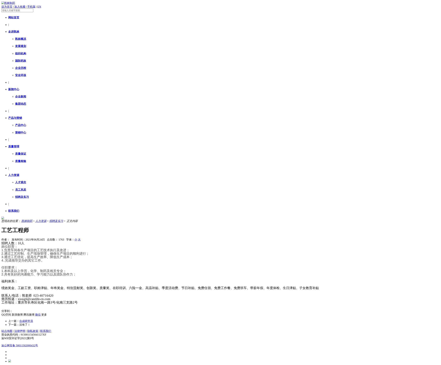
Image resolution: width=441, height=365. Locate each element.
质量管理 (13, 146)
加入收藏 (19, 6)
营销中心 (20, 132)
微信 (38, 314)
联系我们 (13, 210)
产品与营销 (15, 117)
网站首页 (13, 17)
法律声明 (19, 331)
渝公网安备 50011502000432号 (19, 345)
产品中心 (20, 125)
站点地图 (6, 331)
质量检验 (20, 161)
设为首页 (6, 6)
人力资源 (13, 175)
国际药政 (20, 60)
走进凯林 (13, 31)
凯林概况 (20, 38)
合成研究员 (26, 321)
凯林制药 (26, 221)
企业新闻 (20, 96)
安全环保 (20, 75)
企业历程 (20, 67)
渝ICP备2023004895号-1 (15, 341)
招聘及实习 (22, 196)
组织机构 (20, 53)
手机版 (31, 6)
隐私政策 (32, 331)
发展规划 (20, 46)
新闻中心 (13, 89)
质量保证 (20, 153)
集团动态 (20, 103)
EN (39, 6)
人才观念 (20, 182)
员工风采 (20, 189)
